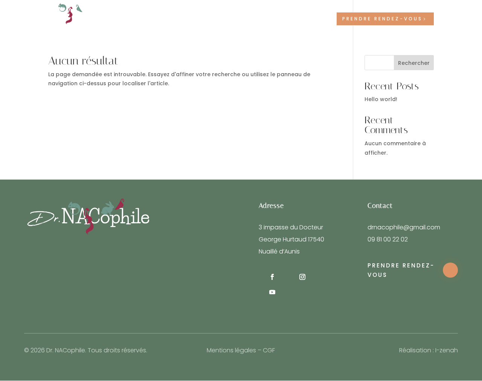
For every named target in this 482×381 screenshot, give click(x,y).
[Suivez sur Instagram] (302, 277)
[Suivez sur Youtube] (272, 292)
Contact (315, 19)
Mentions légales (231, 350)
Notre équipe (173, 19)
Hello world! (381, 99)
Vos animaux (269, 19)
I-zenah (446, 350)
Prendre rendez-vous (382, 18)
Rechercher (414, 63)
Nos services (217, 19)
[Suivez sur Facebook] (272, 277)
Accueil (136, 19)
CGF (269, 350)
